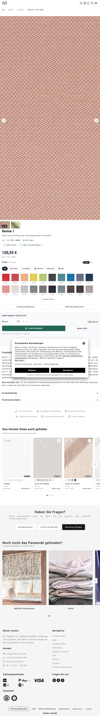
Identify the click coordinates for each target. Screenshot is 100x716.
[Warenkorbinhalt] (92, 3)
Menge (50, 322)
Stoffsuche (57, 648)
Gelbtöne (27, 268)
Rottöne (15, 268)
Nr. (91, 262)
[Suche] (81, 3)
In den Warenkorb (35, 328)
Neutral (51, 268)
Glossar (55, 659)
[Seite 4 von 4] (52, 495)
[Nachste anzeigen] (95, 464)
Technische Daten (11, 399)
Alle (5, 268)
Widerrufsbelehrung (47, 709)
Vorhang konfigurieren (26, 307)
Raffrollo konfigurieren (74, 307)
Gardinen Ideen (59, 644)
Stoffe (10, 10)
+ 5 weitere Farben (47, 299)
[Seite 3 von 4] (50, 495)
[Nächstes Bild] (96, 120)
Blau (62, 268)
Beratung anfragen (73, 527)
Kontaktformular (25, 527)
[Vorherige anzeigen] (5, 464)
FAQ (54, 655)
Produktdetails (9, 393)
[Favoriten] (88, 3)
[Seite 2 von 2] (50, 615)
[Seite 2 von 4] (49, 495)
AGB (34, 709)
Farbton (86, 262)
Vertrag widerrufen (18, 709)
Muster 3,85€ (82, 328)
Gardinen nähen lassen (62, 667)
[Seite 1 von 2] (49, 615)
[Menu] (96, 3)
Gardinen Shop (58, 636)
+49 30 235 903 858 (49, 527)
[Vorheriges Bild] (3, 120)
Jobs (54, 640)
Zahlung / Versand (60, 652)
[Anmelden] (84, 3)
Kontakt (55, 663)
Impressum (77, 709)
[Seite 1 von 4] (47, 495)
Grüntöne (40, 268)
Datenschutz (64, 709)
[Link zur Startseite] (40, 3)
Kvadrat (20, 10)
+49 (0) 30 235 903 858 (16, 658)
